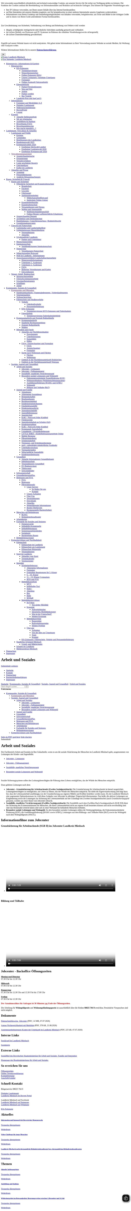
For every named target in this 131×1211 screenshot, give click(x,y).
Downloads (31, 501)
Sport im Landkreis (24, 554)
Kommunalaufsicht (29, 320)
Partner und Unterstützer (31, 239)
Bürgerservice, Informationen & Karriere (22, 64)
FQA (23, 480)
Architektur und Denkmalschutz (29, 219)
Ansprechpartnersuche (25, 156)
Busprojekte (36, 621)
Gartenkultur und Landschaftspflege (30, 228)
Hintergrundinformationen (32, 260)
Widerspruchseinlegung (25, 108)
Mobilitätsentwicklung (30, 600)
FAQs (23, 267)
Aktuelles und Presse (19, 170)
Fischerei (25, 188)
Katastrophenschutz (29, 205)
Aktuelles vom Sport (29, 556)
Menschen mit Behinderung (27, 512)
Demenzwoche (27, 524)
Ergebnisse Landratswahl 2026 (33, 149)
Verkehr (24, 302)
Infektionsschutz (28, 461)
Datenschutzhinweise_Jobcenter (14, 1021)
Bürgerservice (17, 66)
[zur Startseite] (13, 57)
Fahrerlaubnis (26, 313)
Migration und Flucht (25, 330)
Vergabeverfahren (23, 161)
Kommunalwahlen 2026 (26, 145)
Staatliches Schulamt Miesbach (28, 642)
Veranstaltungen (27, 232)
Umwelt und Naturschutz (21, 225)
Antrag (24, 91)
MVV (29, 584)
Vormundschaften (28, 450)
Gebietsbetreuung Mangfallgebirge (30, 230)
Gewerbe (25, 191)
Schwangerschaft (23, 473)
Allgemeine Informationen (37, 568)
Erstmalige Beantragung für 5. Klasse (42, 572)
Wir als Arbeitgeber (24, 119)
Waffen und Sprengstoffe (31, 209)
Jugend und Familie (24, 390)
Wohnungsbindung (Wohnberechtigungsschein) (46, 380)
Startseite (9, 670)
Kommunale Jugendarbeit (31, 429)
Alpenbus (30, 591)
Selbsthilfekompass (29, 528)
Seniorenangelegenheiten (31, 531)
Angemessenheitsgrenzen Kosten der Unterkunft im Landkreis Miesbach (30, 1030)
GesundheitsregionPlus (25, 475)
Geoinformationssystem (25, 223)
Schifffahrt (20, 283)
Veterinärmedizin (23, 295)
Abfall (18, 286)
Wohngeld (31, 385)
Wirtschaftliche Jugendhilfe (32, 452)
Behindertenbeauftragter (31, 517)
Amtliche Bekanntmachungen (28, 177)
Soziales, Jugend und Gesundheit (24, 364)
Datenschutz (11, 651)
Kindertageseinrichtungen (31, 404)
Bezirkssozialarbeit (29, 401)
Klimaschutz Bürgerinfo (31, 549)
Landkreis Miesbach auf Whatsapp (15, 1105)
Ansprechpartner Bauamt (26, 216)
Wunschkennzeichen (29, 73)
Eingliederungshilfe (29, 406)
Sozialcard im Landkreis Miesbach (15, 1041)
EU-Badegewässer (29, 466)
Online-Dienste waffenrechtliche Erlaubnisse (45, 214)
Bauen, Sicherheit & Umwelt (18, 179)
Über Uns (31, 496)
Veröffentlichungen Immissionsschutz (36, 246)
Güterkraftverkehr (34, 304)
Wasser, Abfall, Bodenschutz (22, 274)
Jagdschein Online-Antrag (37, 200)
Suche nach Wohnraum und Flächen (36, 353)
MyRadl (30, 598)
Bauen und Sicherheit (20, 182)
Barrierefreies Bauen (29, 535)
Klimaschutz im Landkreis (32, 545)
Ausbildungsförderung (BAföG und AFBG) (44, 383)
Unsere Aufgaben (34, 494)
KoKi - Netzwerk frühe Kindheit (34, 417)
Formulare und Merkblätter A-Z (29, 103)
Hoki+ (29, 589)
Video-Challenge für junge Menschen (14, 1134)
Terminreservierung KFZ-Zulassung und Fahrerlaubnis (49, 311)
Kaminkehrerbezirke (29, 202)
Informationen (17, 101)
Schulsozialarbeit (28, 441)
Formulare (25, 80)
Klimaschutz (21, 542)
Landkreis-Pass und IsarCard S (28, 98)
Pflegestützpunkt (28, 485)
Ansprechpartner (33, 348)
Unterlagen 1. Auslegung (31, 262)
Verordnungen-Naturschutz (32, 251)
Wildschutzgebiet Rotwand (27, 253)
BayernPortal (21, 110)
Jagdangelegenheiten (29, 195)
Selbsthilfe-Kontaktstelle (31, 526)
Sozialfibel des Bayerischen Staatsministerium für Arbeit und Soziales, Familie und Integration (39, 1056)
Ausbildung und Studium (10, 1184)
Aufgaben (36, 630)
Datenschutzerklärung (46, 50)
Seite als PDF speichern (10, 737)
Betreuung (25, 482)
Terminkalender (27, 559)
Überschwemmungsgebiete (27, 279)
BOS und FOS (33, 579)
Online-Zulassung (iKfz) (31, 75)
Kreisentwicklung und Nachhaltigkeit (26, 540)
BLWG (24, 515)
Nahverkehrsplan (39, 609)
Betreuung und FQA (24, 478)
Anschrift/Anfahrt (8, 1078)
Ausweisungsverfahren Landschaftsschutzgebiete (36, 258)
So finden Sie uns (39, 489)
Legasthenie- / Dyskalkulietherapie (35, 431)
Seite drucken (26, 737)
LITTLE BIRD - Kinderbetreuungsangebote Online (42, 434)
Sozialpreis (25, 533)
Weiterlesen (5, 1129)
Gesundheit (21, 457)
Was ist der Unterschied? (42, 614)
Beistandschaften (28, 397)
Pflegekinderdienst (28, 438)
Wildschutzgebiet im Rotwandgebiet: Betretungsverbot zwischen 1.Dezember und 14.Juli (32, 1198)
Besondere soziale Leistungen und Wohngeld (39, 376)
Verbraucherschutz (23, 297)
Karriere (14, 114)
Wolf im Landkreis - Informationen (30, 256)
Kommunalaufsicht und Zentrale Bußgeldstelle (35, 318)
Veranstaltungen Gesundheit (32, 464)
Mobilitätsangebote (29, 582)
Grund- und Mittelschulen (31, 644)
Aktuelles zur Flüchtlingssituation (34, 332)
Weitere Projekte (38, 626)
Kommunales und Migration (22, 290)
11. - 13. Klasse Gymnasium (38, 577)
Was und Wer (26, 89)
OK (3, 55)
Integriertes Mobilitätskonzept (44, 612)
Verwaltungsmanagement (21, 154)
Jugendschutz (26, 415)
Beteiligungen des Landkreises (28, 140)
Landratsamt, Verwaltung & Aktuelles (21, 131)
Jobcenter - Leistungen (30, 369)
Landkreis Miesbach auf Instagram (15, 1102)
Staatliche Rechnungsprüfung (33, 323)
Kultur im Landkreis (24, 168)
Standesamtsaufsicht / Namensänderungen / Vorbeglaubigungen (42, 293)
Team (34, 635)
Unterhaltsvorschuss (29, 447)
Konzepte (30, 607)
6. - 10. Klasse (32, 575)
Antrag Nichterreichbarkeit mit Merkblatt (17, 1025)
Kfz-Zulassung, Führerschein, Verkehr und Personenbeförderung (47, 639)
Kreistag (19, 135)
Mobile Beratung (28, 436)
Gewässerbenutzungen (25, 281)
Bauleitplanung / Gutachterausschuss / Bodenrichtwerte (38, 221)
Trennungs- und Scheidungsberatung (36, 443)
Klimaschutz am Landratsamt (33, 547)
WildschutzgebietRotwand (37, 198)
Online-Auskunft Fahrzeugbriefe (34, 82)
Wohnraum (31, 357)
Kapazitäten (31, 339)
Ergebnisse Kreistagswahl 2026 (34, 151)
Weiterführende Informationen (39, 505)
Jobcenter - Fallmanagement (32, 371)
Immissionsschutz (23, 244)
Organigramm (22, 158)
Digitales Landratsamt (25, 105)
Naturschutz (21, 249)
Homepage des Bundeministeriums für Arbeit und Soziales (24, 1060)
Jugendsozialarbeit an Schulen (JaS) (35, 422)
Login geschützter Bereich (27, 163)
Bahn (29, 596)
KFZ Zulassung (27, 309)
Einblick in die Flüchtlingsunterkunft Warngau (40, 362)
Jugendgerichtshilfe (29, 410)
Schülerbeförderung (29, 565)
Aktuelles (25, 235)
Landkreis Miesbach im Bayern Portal (16, 1096)
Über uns (30, 628)
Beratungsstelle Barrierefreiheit (39, 510)
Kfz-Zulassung (22, 68)
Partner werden (27, 94)
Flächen (30, 355)
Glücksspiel (26, 193)
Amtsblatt (20, 172)
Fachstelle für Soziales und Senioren (31, 522)
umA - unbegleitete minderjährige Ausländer (39, 445)
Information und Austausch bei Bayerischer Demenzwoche (22, 1120)
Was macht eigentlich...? (26, 128)
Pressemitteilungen (23, 175)
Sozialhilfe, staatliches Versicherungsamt (37, 373)
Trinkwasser (26, 468)
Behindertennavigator (25, 538)
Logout (19, 112)
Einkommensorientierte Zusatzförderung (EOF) (46, 378)
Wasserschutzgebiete (24, 276)
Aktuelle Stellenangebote (26, 117)
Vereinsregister (27, 561)
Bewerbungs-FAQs (24, 124)
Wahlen (24, 327)
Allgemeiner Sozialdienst (31, 394)
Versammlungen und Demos (32, 207)
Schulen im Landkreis (25, 646)
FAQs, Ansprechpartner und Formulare (37, 343)
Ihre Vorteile (26, 96)
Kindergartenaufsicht (29, 408)
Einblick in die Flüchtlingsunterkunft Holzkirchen (41, 360)
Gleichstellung (22, 165)
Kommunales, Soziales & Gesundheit (21, 288)
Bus (28, 593)
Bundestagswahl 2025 (25, 142)
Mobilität (20, 563)
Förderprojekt (26, 420)
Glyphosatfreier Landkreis (26, 237)
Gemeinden (21, 138)
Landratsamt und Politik (21, 133)
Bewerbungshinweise (25, 126)
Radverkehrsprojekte (40, 623)
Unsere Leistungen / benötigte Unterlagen (38, 77)
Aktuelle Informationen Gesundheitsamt (37, 459)
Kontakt (35, 491)
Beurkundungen (28, 399)
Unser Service (32, 487)
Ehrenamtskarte (22, 84)
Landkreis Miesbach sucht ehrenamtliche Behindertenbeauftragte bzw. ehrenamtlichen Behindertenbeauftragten (41, 1149)
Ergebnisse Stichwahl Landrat (33, 147)
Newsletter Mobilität (40, 605)
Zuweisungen (32, 334)
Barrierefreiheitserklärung (16, 677)
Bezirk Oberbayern (34, 508)
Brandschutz (26, 186)
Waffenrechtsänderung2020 (38, 212)
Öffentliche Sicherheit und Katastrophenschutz (35, 184)
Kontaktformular (7, 1076)
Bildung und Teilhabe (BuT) (38, 387)
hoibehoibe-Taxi (33, 586)
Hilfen (29, 341)
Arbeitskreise (21, 519)
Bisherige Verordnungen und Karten (36, 269)
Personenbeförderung (35, 306)
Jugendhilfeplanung (29, 413)
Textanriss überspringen (10, 1125)
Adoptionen (26, 392)
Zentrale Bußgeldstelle (30, 325)
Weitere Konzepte (39, 616)
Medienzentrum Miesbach (26, 649)
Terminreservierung (29, 71)
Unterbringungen (33, 336)
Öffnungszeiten (7, 1071)
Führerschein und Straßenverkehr (29, 299)
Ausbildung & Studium (25, 121)
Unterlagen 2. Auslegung (31, 265)
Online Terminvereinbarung (12, 1073)
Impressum (10, 653)
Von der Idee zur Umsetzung (43, 633)
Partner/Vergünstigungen (31, 87)
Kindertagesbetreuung (30, 454)
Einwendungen (27, 272)
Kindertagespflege (28, 424)
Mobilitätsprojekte (34, 619)
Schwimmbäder (27, 471)
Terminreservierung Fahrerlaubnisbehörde (43, 316)
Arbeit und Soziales (24, 367)
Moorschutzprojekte (24, 242)
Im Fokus (30, 602)
